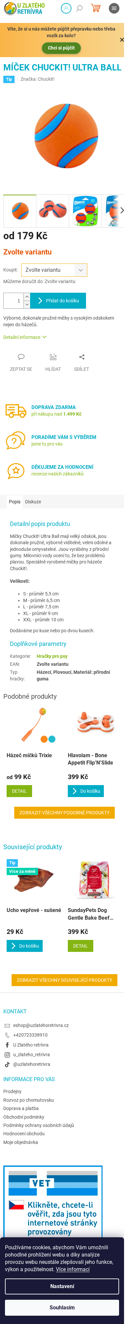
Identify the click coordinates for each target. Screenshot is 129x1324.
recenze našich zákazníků (57, 473)
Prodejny (12, 1091)
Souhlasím (62, 1307)
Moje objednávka (20, 1142)
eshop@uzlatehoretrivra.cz (41, 1025)
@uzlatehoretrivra (31, 1064)
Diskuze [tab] (33, 501)
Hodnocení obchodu (24, 1133)
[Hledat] (79, 8)
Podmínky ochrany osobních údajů (38, 1125)
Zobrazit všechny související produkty (64, 980)
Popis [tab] (15, 501)
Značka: (38, 79)
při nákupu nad (56, 414)
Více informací (73, 1269)
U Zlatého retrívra (31, 1045)
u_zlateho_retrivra (31, 1054)
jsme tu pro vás (47, 444)
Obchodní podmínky (23, 1117)
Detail (80, 946)
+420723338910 (30, 1035)
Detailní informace (21, 337)
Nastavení (62, 1286)
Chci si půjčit (61, 48)
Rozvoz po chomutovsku (28, 1100)
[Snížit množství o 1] (26, 304)
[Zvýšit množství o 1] (26, 297)
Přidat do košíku (62, 300)
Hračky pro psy (52, 656)
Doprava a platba (21, 1108)
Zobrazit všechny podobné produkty (64, 812)
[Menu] (114, 8)
